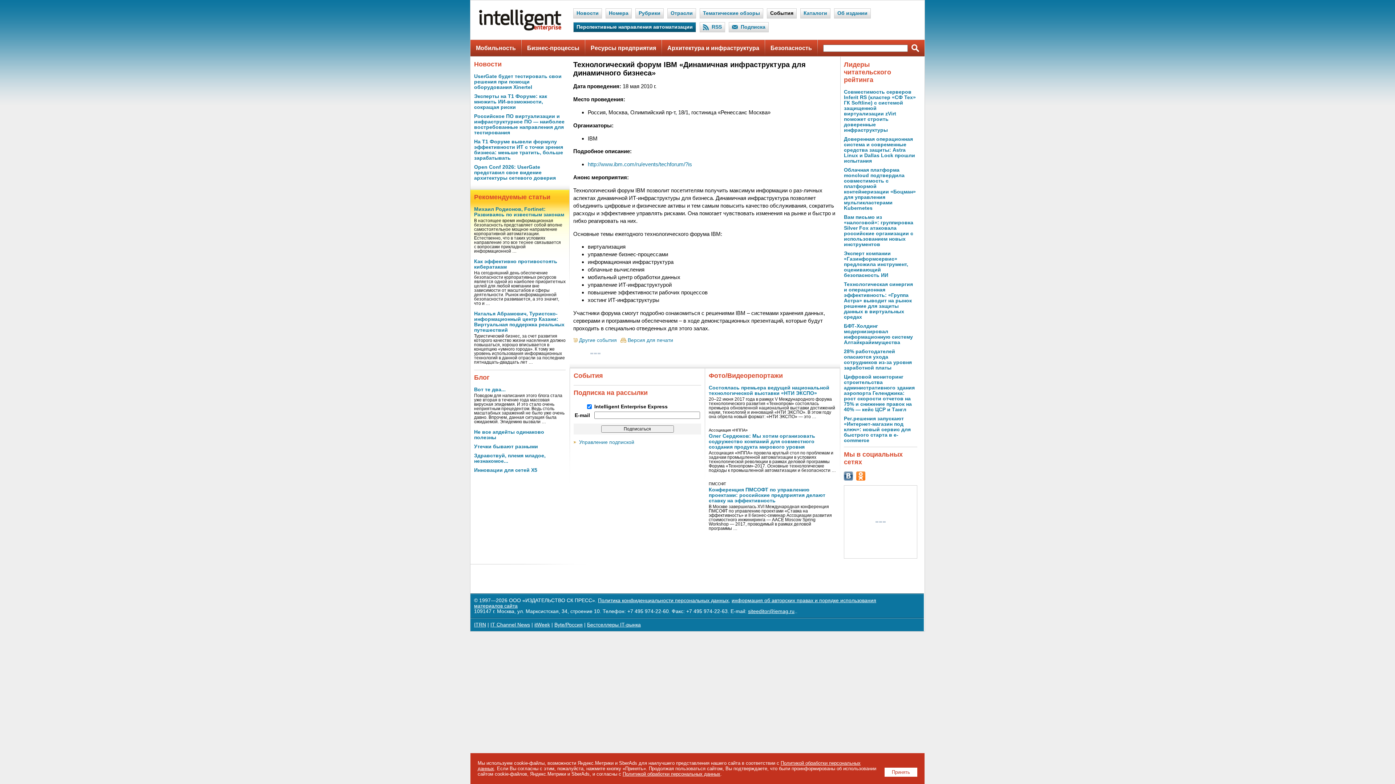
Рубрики (649, 13)
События (781, 13)
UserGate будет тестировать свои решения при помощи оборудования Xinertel (518, 82)
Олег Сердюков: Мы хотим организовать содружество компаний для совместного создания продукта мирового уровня (762, 441)
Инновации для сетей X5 (505, 470)
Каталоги (815, 13)
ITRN (480, 625)
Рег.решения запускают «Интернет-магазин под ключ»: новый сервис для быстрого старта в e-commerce (877, 429)
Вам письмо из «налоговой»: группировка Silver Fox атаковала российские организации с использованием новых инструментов (878, 231)
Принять (901, 772)
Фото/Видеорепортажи (746, 375)
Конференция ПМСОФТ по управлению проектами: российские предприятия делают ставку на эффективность (767, 495)
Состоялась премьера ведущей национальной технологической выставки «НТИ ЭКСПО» (769, 390)
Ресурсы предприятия (623, 48)
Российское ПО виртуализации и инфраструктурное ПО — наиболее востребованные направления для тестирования (519, 124)
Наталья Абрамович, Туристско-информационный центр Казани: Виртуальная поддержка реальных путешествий (519, 322)
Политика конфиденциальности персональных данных (663, 600)
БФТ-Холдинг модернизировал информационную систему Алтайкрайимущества (878, 334)
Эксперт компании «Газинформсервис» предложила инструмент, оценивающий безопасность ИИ (876, 264)
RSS (717, 27)
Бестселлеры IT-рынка (614, 625)
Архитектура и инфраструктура (713, 48)
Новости (588, 13)
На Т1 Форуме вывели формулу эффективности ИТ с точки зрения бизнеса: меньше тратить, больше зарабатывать (518, 150)
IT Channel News (510, 625)
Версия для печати (650, 340)
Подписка (753, 27)
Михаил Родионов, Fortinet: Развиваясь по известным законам (519, 212)
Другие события (598, 340)
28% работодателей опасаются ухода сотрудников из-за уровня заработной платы (878, 360)
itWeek (542, 625)
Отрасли (682, 13)
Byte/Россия (568, 625)
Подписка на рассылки (611, 392)
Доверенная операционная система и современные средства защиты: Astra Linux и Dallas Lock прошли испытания (879, 150)
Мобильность (496, 48)
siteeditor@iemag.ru (771, 611)
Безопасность (791, 48)
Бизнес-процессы (553, 48)
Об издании (852, 13)
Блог (482, 377)
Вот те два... (490, 389)
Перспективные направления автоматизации (635, 27)
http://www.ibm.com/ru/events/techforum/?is (640, 164)
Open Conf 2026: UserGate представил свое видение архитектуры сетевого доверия (515, 172)
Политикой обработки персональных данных (671, 774)
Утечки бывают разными (506, 446)
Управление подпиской (606, 442)
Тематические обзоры (731, 13)
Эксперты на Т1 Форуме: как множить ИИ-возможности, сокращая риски (510, 102)
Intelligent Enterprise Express (631, 406)
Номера (618, 13)
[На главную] (520, 29)
